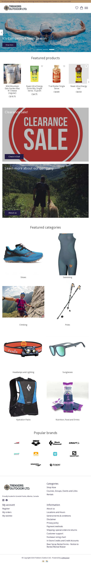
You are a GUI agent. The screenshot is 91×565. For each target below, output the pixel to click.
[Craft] (74, 443)
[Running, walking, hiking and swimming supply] (15, 7)
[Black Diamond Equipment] (55, 443)
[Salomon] (74, 454)
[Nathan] (36, 454)
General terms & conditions (59, 515)
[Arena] (36, 443)
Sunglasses (68, 372)
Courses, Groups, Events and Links (62, 491)
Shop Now (51, 487)
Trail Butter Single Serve (56, 87)
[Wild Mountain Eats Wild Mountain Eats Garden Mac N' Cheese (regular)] (12, 74)
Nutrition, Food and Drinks (68, 419)
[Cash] (43, 561)
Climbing (23, 324)
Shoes (23, 277)
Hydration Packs (23, 419)
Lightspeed (65, 558)
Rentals (50, 494)
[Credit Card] (46, 561)
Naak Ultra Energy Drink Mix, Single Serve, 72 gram (34, 88)
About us (51, 508)
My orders (6, 512)
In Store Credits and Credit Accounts (63, 540)
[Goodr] (17, 454)
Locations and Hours (56, 512)
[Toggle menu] (86, 8)
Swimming (67, 277)
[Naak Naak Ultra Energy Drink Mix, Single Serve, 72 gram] (34, 74)
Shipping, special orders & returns (62, 530)
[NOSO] (55, 454)
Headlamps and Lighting (23, 372)
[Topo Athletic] (55, 465)
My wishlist (7, 515)
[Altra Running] (17, 443)
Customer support (55, 533)
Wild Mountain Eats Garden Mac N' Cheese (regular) (12, 89)
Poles (67, 324)
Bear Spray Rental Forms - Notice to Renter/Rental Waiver (63, 545)
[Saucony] (36, 465)
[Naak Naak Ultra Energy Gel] (79, 74)
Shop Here (9, 45)
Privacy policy (53, 523)
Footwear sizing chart (56, 537)
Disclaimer (51, 519)
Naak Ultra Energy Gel (79, 87)
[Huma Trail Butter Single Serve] (56, 74)
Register (6, 508)
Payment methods (55, 526)
